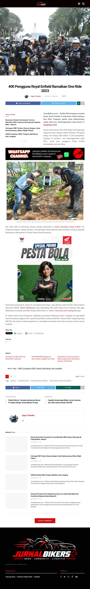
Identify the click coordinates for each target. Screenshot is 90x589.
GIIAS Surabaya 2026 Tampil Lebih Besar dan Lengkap (49, 475)
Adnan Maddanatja (27, 308)
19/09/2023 (47, 96)
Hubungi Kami (10, 577)
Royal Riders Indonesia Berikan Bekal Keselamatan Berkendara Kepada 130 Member (69, 359)
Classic (13, 381)
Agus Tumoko (36, 96)
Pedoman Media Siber (24, 577)
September (47, 125)
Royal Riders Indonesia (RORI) (60, 381)
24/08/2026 (35, 442)
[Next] (25, 141)
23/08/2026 (35, 478)
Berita (55, 96)
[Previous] (21, 141)
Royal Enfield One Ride (39, 381)
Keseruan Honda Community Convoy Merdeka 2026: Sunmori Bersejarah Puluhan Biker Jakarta (22, 122)
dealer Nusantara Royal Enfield (67, 227)
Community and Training (64, 311)
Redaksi (37, 577)
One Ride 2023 (24, 381)
